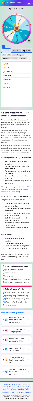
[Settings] (29, 41)
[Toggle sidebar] (3, 46)
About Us (5, 386)
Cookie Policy (26, 384)
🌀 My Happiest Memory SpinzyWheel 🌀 (17, 299)
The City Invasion (10, 273)
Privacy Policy (7, 384)
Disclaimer (12, 386)
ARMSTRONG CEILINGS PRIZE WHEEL (17, 279)
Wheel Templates (8, 392)
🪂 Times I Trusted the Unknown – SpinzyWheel (17, 292)
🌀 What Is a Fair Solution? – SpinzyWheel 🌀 (17, 302)
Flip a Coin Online (24, 392)
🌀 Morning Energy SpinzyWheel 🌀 (16, 296)
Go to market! (8, 276)
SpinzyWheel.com (14, 3)
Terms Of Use (20, 386)
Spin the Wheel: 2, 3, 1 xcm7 (13, 270)
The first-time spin (10, 305)
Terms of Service (16, 384)
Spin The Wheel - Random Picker (16, 389)
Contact (28, 386)
